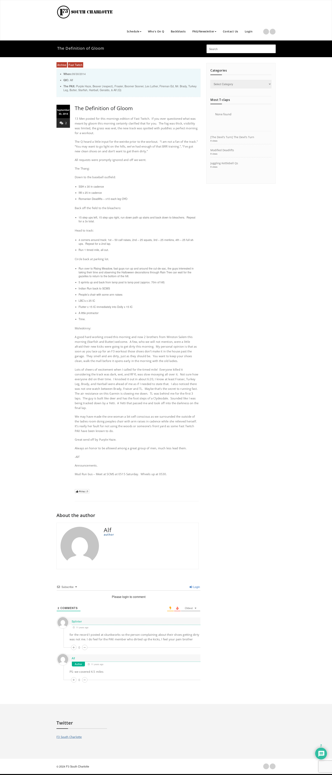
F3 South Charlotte (69, 737)
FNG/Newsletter (203, 31)
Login (249, 31)
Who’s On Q (156, 31)
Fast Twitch (75, 65)
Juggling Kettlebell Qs (224, 163)
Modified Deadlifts (222, 150)
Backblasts (178, 31)
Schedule (133, 31)
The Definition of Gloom (104, 108)
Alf (73, 658)
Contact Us (230, 31)
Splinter (77, 621)
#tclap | (83, 491)
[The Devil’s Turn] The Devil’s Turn (232, 137)
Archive (61, 65)
